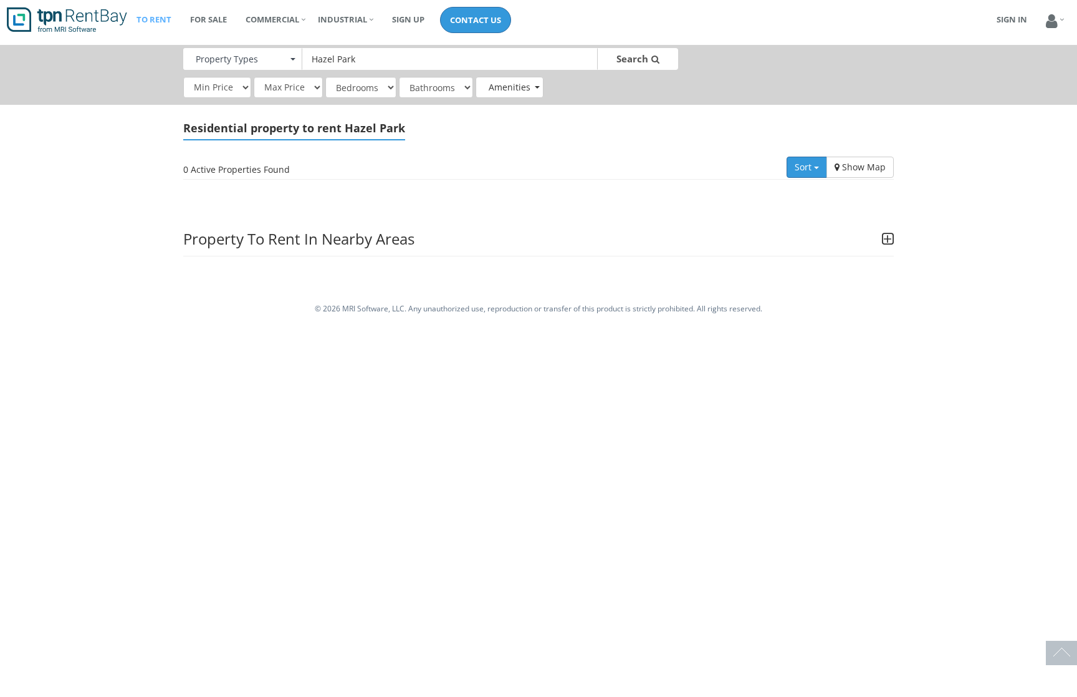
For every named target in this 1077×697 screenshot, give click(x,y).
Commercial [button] (272, 19)
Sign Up (408, 19)
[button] (1051, 21)
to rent (153, 19)
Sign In (1012, 19)
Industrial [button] (342, 19)
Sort (804, 167)
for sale (208, 19)
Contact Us (475, 20)
